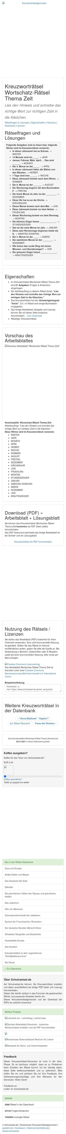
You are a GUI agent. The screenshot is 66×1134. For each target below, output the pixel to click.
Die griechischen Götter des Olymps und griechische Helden (30, 895)
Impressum (20, 1127)
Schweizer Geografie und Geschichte (23, 934)
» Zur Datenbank (13, 968)
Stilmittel (9, 887)
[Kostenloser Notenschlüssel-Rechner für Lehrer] (33, 1039)
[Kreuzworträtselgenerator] (33, 3)
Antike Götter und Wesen (17, 874)
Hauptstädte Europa (14, 940)
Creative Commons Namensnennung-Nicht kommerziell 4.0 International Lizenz (30, 673)
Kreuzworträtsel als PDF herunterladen (33, 541)
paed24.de (7, 1127)
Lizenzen (20, 125)
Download (9, 125)
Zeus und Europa (13, 868)
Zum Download (34, 315)
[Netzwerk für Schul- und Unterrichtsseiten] (33, 1045)
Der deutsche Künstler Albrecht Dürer (23, 927)
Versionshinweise (10, 1130)
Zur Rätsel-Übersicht (20, 723)
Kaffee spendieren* (13, 779)
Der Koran (10, 962)
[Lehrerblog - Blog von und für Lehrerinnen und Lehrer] (33, 1018)
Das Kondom (11, 946)
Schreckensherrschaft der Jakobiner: (23, 915)
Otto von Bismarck (14, 909)
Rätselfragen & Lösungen (17, 122)
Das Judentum (12, 902)
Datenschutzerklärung (38, 1127)
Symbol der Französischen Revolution (23, 921)
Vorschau (51, 122)
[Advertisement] (33, 40)
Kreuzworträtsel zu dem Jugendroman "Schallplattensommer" (23, 954)
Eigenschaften (38, 122)
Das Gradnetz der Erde (16, 880)
